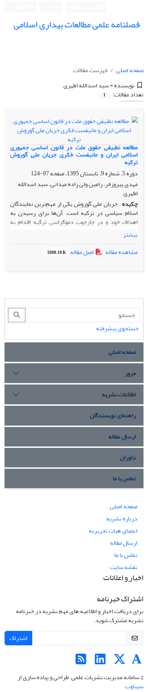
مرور (130, 373)
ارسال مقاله (122, 436)
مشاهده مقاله (121, 252)
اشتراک (18, 638)
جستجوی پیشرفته (117, 328)
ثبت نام (52, 6)
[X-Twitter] (119, 661)
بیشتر (130, 235)
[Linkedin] (100, 661)
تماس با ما (124, 478)
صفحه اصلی (129, 70)
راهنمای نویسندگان (113, 415)
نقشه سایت (123, 567)
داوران (128, 457)
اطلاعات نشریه (119, 394)
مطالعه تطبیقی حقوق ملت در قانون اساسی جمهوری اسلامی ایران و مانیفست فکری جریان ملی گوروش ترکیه (74, 154)
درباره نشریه (121, 518)
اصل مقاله (71, 252)
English (18, 7)
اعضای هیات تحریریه (113, 530)
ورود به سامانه (84, 7)
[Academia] (136, 661)
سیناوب (134, 686)
